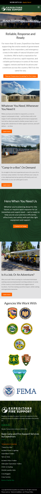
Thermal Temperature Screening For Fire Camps (20, 76)
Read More (5, 425)
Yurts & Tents (5, 457)
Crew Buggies (6, 474)
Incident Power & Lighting (9, 450)
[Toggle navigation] (39, 7)
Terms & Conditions (16, 492)
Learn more (6, 131)
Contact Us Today (20, 226)
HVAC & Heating (7, 467)
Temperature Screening (9, 444)
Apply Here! (27, 2)
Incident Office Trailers (9, 460)
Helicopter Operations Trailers (11, 464)
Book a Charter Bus (7, 480)
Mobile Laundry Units (8, 470)
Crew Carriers (6, 477)
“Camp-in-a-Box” (7, 447)
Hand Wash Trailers (7, 453)
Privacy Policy (29, 492)
